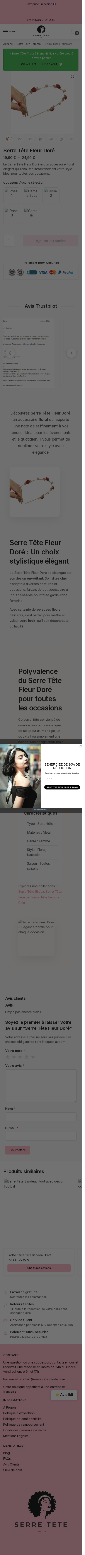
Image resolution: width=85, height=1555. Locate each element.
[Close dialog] (81, 746)
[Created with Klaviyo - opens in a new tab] (41, 809)
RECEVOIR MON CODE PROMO (62, 787)
